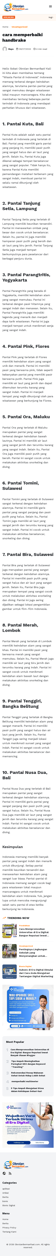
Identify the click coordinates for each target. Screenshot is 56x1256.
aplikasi (6, 1189)
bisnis (5, 1201)
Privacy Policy (9, 1227)
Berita (5, 1197)
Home (5, 27)
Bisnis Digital (8, 1205)
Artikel (5, 1193)
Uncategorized (19, 27)
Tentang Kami (9, 1232)
